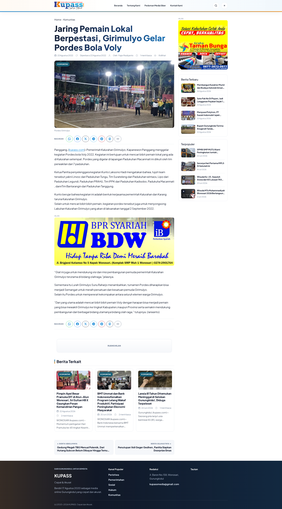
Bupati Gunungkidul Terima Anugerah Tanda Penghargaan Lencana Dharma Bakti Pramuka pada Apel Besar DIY (210, 127)
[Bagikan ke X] (85, 139)
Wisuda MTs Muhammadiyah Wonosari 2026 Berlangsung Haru (211, 192)
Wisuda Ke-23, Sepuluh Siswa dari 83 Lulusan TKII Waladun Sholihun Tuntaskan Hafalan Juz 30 (211, 178)
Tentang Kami (133, 5)
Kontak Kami (176, 5)
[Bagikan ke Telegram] (93, 139)
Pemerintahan (116, 479)
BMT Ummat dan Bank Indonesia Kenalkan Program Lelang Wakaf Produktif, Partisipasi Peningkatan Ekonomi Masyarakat (111, 402)
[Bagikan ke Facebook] (77, 139)
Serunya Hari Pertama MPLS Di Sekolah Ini (210, 164)
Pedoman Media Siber (155, 5)
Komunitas (62, 64)
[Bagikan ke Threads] (109, 139)
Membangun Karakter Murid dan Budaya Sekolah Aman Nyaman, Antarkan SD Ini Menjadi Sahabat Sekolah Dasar (210, 86)
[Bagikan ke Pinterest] (101, 139)
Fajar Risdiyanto (125, 55)
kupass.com (76, 149)
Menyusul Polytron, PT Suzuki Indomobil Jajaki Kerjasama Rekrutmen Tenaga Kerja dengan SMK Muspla (210, 113)
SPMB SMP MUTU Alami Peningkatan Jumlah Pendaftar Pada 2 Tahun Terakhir (208, 151)
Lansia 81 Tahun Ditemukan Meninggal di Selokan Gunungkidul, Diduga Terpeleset (154, 398)
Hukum (112, 489)
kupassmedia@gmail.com (164, 484)
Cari (216, 5)
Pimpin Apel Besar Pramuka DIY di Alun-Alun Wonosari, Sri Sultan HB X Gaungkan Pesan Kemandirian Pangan (73, 400)
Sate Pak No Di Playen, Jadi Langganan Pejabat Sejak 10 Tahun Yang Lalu (210, 100)
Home (57, 19)
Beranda (118, 5)
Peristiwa (113, 474)
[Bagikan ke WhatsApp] (69, 139)
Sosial (111, 484)
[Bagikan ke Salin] (117, 139)
